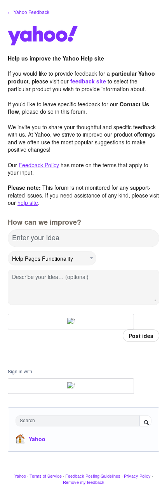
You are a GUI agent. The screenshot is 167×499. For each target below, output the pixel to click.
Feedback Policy (39, 165)
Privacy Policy (137, 476)
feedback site (88, 81)
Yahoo (37, 439)
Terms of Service (46, 476)
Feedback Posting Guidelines (92, 476)
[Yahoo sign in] (71, 321)
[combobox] (79, 421)
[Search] (145, 421)
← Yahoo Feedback (28, 12)
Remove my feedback (83, 482)
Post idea (141, 336)
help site (27, 202)
